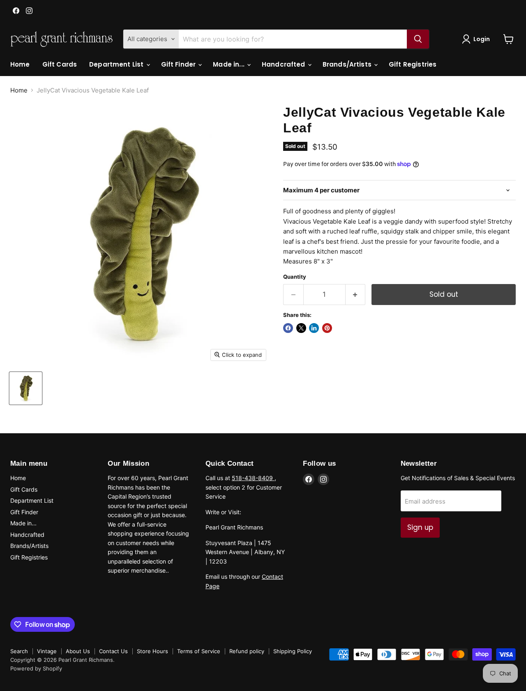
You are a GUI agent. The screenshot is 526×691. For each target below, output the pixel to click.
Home (20, 64)
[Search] (418, 39)
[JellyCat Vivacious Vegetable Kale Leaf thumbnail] (25, 388)
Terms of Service (198, 651)
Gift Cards (59, 64)
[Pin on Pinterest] (327, 328)
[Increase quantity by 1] (356, 294)
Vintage (47, 651)
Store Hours (152, 651)
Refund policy (246, 651)
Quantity (294, 277)
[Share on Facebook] (288, 328)
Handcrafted (284, 64)
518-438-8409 (253, 477)
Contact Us (113, 651)
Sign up (420, 527)
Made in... (229, 64)
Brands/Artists (348, 64)
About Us (78, 651)
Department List (117, 64)
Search (19, 651)
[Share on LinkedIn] (314, 328)
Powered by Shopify (36, 668)
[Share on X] (301, 328)
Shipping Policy (292, 651)
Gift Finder (179, 64)
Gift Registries (412, 64)
